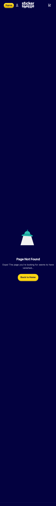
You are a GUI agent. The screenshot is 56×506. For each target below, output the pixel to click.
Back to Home (28, 277)
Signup (8, 5)
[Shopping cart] (49, 5)
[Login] (17, 5)
